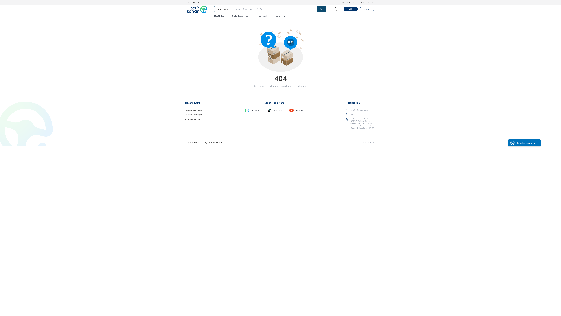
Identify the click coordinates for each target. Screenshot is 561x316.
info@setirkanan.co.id (359, 110)
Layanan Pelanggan (366, 2)
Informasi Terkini (192, 119)
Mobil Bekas (219, 16)
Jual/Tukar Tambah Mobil (239, 16)
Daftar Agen (280, 16)
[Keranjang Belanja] (337, 9)
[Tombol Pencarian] (321, 9)
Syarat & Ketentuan (214, 142)
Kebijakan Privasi (192, 142)
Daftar (351, 9)
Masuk (367, 9)
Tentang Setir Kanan (346, 2)
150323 (354, 115)
